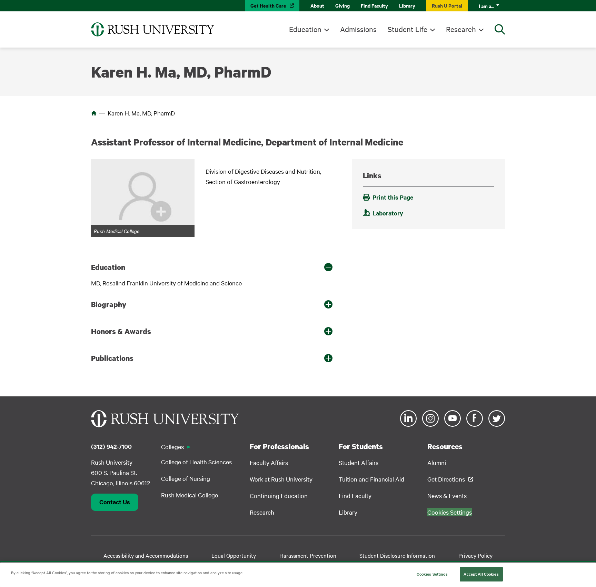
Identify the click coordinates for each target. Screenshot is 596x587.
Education (305, 29)
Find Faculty (374, 5)
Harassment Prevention (307, 555)
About (317, 5)
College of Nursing (185, 478)
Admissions (358, 29)
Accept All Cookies (481, 574)
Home (94, 113)
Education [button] (108, 267)
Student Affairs (358, 462)
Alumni (436, 462)
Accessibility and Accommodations (145, 555)
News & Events (447, 495)
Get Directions (446, 479)
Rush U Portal (447, 5)
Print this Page (392, 197)
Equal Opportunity (233, 555)
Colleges (172, 447)
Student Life (407, 29)
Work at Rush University (281, 479)
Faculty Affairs (269, 462)
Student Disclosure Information (397, 555)
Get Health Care (268, 5)
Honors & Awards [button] (121, 331)
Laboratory (387, 213)
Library (407, 5)
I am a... (486, 5)
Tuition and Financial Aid (371, 479)
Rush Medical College (189, 495)
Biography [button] (108, 304)
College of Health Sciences (196, 462)
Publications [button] (112, 358)
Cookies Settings (432, 574)
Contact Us (114, 502)
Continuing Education (279, 495)
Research (461, 29)
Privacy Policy (475, 555)
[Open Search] (500, 29)
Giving (342, 5)
